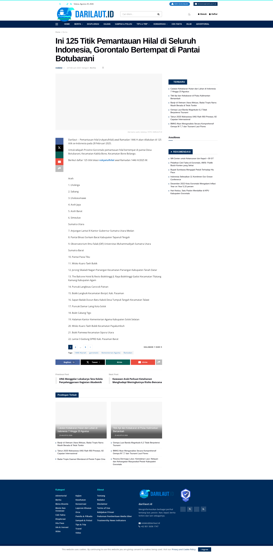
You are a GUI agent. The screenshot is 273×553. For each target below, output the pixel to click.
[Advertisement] (115, 169)
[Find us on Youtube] (64, 4)
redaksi (58, 67)
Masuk (203, 14)
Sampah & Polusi (123, 24)
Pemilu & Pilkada (84, 516)
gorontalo (93, 353)
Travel (78, 528)
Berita (77, 24)
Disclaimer (102, 504)
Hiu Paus (59, 523)
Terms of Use (103, 508)
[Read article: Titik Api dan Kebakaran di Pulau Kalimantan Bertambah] (136, 420)
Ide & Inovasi (61, 527)
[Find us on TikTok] (67, 4)
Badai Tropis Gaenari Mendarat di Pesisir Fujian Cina (81, 459)
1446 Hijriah (80, 353)
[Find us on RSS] (71, 4)
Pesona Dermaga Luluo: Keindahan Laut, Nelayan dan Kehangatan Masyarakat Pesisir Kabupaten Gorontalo (135, 461)
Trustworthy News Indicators (111, 520)
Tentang (101, 495)
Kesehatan (81, 499)
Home (67, 24)
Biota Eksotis (61, 504)
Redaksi (101, 499)
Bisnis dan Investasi (60, 509)
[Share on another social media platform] (59, 168)
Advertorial (202, 24)
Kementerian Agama (111, 353)
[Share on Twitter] (59, 148)
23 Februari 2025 (74, 67)
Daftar (214, 14)
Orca (78, 512)
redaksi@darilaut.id (206, 4)
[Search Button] (159, 14)
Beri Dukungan (181, 4)
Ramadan (128, 353)
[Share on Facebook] (59, 141)
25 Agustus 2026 (65, 435)
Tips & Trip (142, 24)
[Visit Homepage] (86, 14)
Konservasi (160, 24)
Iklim (189, 24)
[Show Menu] (56, 24)
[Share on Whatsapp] (59, 154)
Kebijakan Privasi (105, 512)
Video (78, 532)
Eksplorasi (93, 24)
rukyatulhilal (106, 160)
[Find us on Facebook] (56, 4)
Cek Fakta (177, 24)
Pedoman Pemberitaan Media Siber (114, 516)
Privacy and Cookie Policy (184, 549)
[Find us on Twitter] (60, 4)
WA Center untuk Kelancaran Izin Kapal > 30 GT (192, 158)
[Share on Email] (59, 161)
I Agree (204, 549)
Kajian (107, 24)
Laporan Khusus (83, 508)
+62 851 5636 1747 (149, 526)
